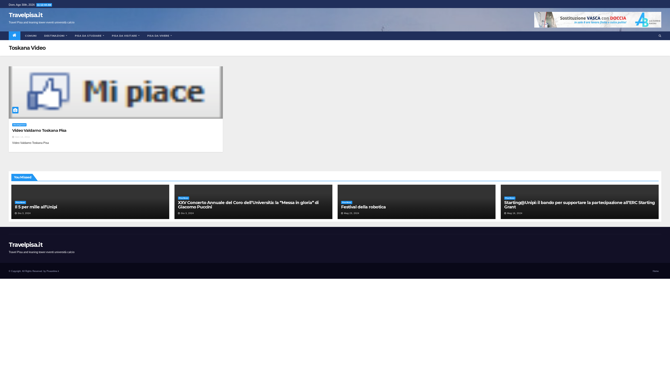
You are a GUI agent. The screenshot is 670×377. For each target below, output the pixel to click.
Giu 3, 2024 (24, 213)
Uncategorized (19, 125)
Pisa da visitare (125, 35)
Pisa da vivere (158, 35)
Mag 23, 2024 (351, 213)
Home (656, 271)
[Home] (14, 35)
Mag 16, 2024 (514, 213)
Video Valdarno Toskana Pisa (39, 130)
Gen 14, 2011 (22, 137)
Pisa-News (20, 202)
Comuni (30, 35)
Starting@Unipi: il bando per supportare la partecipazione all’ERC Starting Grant (579, 204)
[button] (660, 35)
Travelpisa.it (26, 15)
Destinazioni (54, 35)
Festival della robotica (363, 206)
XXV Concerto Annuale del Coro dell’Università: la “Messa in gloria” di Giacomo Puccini (248, 204)
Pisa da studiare (88, 35)
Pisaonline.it (53, 271)
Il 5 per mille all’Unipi (36, 206)
